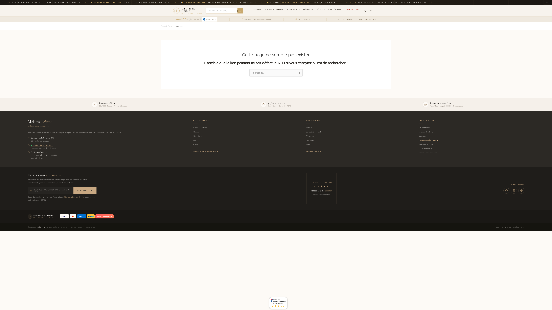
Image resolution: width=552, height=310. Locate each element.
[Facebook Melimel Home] (506, 191)
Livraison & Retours (426, 131)
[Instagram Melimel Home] (514, 191)
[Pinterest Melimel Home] (521, 191)
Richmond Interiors (345, 19)
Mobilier (309, 127)
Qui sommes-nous (425, 148)
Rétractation (423, 136)
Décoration (310, 136)
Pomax (195, 144)
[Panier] (371, 10)
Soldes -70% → (314, 151)
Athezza (368, 19)
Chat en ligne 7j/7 (43, 146)
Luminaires (310, 140)
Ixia (374, 19)
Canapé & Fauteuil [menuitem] (274, 9)
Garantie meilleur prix (427, 140)
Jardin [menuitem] (320, 9)
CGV (497, 227)
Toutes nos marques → (206, 151)
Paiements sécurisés (426, 144)
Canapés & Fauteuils (313, 131)
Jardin (308, 144)
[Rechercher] (240, 10)
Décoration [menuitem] (293, 9)
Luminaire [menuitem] (308, 9)
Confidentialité (518, 227)
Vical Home (358, 19)
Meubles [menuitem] (257, 9)
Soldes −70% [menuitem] (352, 9)
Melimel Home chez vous (428, 152)
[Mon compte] (364, 10)
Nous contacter (424, 127)
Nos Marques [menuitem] (334, 9)
